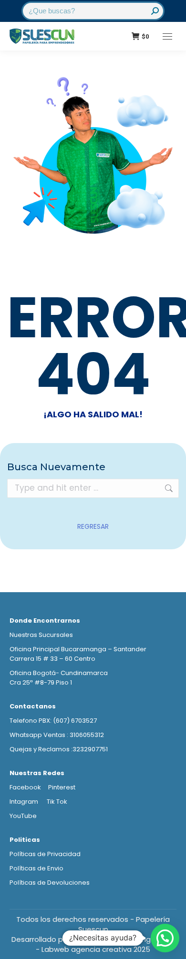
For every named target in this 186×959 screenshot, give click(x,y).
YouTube (23, 815)
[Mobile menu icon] (167, 36)
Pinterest (61, 787)
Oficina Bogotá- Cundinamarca (59, 672)
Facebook (25, 787)
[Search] (155, 10)
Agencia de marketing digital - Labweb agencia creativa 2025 (105, 944)
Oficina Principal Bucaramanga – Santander (78, 649)
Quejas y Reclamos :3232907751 (59, 749)
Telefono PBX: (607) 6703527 (53, 720)
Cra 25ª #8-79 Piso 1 (41, 682)
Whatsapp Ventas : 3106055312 (57, 734)
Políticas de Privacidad (45, 853)
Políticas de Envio (36, 868)
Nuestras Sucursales (41, 634)
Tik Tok (57, 801)
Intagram (25, 801)
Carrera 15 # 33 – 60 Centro (52, 658)
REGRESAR (93, 526)
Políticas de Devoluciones (50, 882)
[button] (165, 938)
